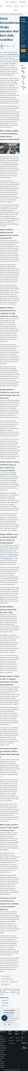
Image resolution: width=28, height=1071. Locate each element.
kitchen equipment (13, 554)
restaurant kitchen (13, 981)
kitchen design (8, 558)
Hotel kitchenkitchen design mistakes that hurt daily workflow (11, 14)
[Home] (2, 6)
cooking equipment (5, 976)
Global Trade (6, 13)
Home (1, 13)
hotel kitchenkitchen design (7, 978)
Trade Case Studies (14, 13)
